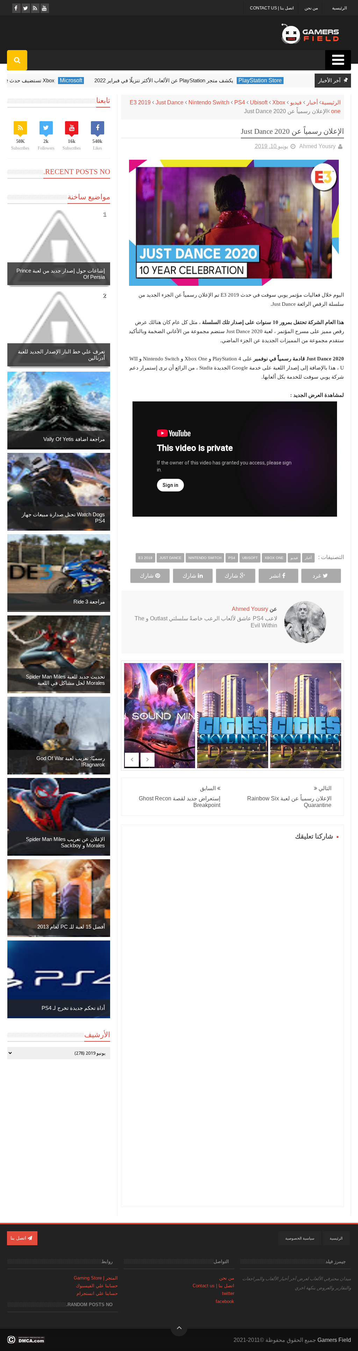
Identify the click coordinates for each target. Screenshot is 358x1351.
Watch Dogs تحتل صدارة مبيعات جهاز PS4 (63, 517)
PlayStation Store (273, 80)
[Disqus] (232, 930)
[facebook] (16, 8)
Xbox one (274, 558)
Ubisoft (258, 102)
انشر (275, 576)
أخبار (312, 102)
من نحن (311, 8)
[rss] (35, 8)
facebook (225, 1301)
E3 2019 (140, 102)
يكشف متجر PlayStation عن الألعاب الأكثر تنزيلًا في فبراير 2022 (177, 80)
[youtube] (44, 8)
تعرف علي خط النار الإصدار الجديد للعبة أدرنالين (61, 355)
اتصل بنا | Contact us (272, 8)
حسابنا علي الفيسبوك (97, 1285)
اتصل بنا (19, 1238)
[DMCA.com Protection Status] (26, 1342)
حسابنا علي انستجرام (97, 1293)
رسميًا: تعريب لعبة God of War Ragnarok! (70, 761)
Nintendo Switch (208, 102)
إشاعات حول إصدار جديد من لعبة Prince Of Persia (60, 274)
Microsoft (84, 80)
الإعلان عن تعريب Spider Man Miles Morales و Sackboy (65, 842)
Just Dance (170, 102)
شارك (231, 576)
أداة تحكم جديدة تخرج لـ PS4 (73, 1008)
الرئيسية (339, 8)
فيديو (296, 102)
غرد (317, 576)
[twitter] (25, 8)
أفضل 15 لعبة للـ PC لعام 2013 (71, 927)
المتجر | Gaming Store (96, 1278)
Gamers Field (334, 1340)
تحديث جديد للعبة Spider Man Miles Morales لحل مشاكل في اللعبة (65, 680)
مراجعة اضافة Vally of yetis (74, 439)
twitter (228, 1293)
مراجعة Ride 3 (89, 602)
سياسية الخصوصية (299, 1238)
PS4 (239, 102)
